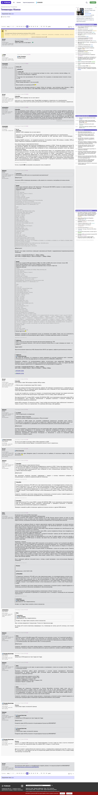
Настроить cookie (39, 789)
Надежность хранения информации (85, 30)
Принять (62, 793)
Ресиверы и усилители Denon (84, 46)
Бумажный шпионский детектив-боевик (87, 117)
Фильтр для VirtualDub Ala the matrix (86, 124)
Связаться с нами (29, 788)
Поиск (45, 788)
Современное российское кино (84, 44)
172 (41, 26)
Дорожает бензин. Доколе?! (83, 53)
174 (46, 26)
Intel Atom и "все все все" (83, 29)
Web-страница (5, 102)
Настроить (69, 793)
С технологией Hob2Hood (88, 13)
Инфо (72, 39)
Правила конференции (38, 788)
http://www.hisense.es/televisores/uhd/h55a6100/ (27, 767)
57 (35, 26)
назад (8, 26)
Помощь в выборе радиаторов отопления (86, 63)
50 (21, 26)
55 (31, 26)
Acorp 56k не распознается (83, 227)
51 (23, 26)
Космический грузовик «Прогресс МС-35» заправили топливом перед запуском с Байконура (86, 146)
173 (44, 26)
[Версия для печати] (69, 27)
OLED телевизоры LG (82, 36)
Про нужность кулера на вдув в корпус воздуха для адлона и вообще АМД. (86, 237)
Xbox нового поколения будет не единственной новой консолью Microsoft (86, 132)
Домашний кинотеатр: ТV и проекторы (9, 7)
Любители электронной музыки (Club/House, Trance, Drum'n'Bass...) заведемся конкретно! (87, 68)
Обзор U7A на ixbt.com (21, 36)
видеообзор (8, 36)
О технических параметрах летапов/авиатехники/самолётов (85, 38)
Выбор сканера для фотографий (84, 61)
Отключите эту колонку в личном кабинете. (85, 240)
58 (37, 26)
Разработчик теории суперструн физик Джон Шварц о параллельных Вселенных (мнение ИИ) (87, 121)
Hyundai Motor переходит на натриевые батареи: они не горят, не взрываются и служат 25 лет (86, 139)
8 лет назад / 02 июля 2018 (21, 39)
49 (19, 26)
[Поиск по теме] (71, 27)
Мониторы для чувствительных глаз (85, 40)
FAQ (48, 788)
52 (25, 26)
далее (49, 26)
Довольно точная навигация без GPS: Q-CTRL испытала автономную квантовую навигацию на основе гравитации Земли (87, 157)
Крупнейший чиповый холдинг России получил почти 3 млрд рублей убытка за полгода (86, 135)
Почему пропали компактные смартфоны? (86, 54)
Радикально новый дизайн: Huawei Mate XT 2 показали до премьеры (87, 149)
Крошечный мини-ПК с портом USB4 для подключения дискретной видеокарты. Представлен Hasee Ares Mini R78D (86, 160)
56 (33, 26)
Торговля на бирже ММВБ (83, 65)
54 (29, 26)
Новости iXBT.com (80, 130)
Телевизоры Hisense (11, 9)
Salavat (8, 16)
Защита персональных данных (50, 789)
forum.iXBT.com (53, 791)
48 (17, 26)
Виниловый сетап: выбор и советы (85, 32)
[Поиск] (87, 2)
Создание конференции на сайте (84, 223)
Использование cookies (30, 789)
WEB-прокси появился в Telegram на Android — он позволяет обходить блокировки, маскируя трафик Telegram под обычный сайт (87, 142)
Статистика (51, 788)
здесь (12, 13)
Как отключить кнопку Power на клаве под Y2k (87, 231)
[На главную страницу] (6, 2)
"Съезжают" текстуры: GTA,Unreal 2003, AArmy (87, 229)
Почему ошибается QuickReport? (84, 224)
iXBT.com (28, 791)
